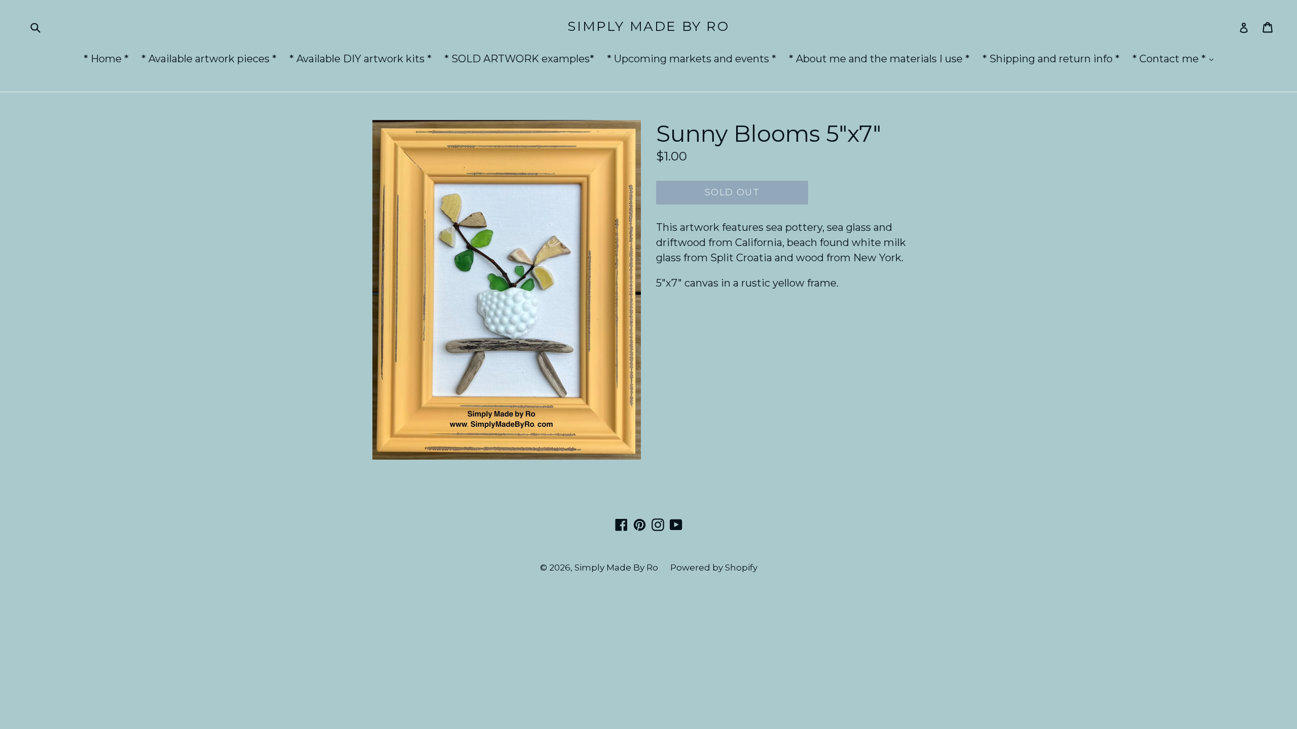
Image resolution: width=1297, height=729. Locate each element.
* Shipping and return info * (1051, 59)
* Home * (106, 59)
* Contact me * (1175, 58)
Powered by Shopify (713, 567)
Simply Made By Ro (648, 26)
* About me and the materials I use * (879, 59)
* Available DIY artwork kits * (360, 59)
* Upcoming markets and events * (691, 59)
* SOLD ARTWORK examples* (519, 59)
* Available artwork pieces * (209, 59)
